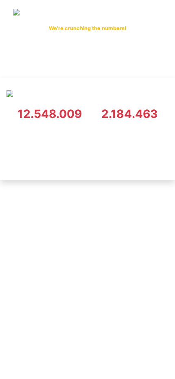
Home (44, 63)
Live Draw (75, 63)
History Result (118, 63)
